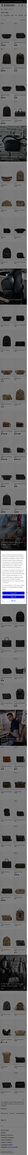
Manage (13, 601)
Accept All (13, 593)
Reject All (13, 597)
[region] (13, 577)
